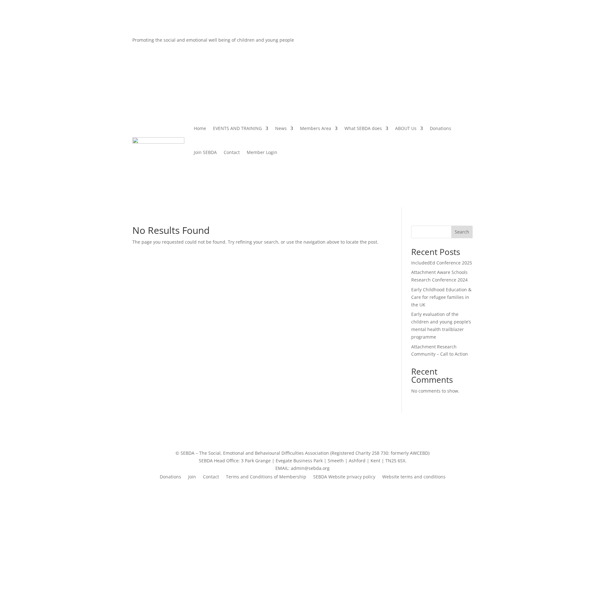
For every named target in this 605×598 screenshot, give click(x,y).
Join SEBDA (205, 152)
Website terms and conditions (414, 477)
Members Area (315, 128)
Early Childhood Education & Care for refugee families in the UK (441, 297)
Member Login (262, 152)
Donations (440, 128)
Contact (232, 152)
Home (200, 128)
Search (462, 232)
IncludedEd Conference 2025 (441, 263)
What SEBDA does (363, 128)
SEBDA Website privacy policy (344, 477)
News (281, 128)
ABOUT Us (406, 128)
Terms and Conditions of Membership (266, 477)
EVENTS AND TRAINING (237, 128)
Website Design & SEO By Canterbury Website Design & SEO (302, 558)
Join (192, 477)
